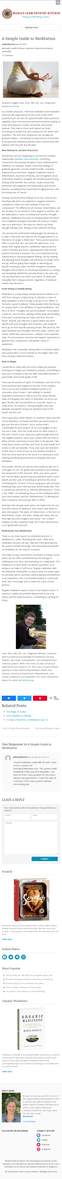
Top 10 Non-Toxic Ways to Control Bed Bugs (25, 991)
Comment (8, 823)
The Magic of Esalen (16, 711)
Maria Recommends (44, 48)
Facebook (4, 957)
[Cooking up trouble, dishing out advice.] (31, 17)
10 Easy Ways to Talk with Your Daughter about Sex (29, 975)
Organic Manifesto (14, 1001)
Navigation (31, 27)
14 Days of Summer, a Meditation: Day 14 (26, 719)
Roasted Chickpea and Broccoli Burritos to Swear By (29, 979)
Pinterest (17, 957)
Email (35, 815)
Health (7, 48)
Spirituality (6, 51)
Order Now (7, 939)
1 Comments (7, 55)
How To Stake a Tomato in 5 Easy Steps (23, 987)
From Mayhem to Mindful (18, 715)
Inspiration (30, 48)
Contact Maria (29, 1121)
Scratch (7, 871)
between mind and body (26, 159)
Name (8, 815)
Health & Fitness (18, 48)
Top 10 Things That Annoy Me (16, 728)
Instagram (23, 957)
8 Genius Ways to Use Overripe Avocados (25, 983)
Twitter (10, 957)
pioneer (16, 106)
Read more (28, 1116)
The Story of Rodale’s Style (47, 728)
